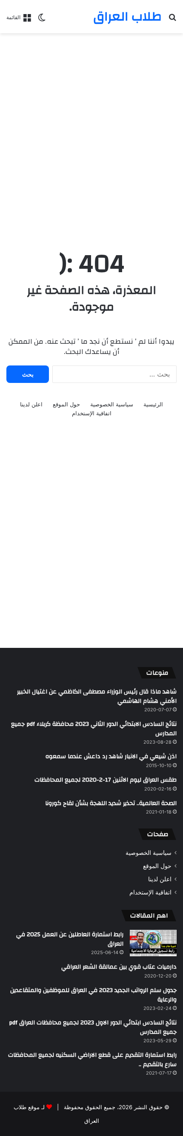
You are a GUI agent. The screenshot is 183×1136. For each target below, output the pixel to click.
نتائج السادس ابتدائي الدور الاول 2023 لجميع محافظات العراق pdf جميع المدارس (93, 1027)
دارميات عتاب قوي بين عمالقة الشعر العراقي (119, 966)
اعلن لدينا (31, 404)
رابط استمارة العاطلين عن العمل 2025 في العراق (69, 939)
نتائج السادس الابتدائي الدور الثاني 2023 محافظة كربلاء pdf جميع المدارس (94, 729)
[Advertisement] (91, 133)
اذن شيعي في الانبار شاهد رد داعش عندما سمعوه (111, 756)
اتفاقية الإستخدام (92, 413)
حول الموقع (66, 404)
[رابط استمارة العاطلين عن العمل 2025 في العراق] (153, 943)
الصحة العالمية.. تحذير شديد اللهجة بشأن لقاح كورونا (111, 803)
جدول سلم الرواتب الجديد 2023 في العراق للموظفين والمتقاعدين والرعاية (93, 995)
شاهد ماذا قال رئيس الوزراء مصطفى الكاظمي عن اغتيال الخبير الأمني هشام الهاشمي (97, 696)
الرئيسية (153, 404)
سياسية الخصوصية (111, 404)
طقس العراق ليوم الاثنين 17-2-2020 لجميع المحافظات (105, 779)
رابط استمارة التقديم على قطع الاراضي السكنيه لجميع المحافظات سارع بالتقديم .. (92, 1060)
